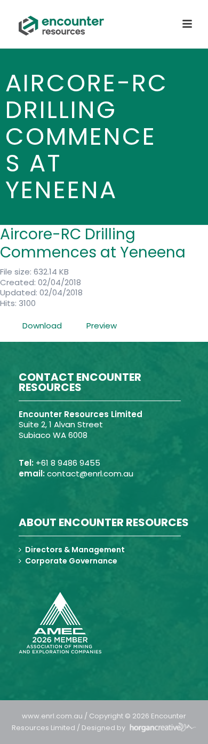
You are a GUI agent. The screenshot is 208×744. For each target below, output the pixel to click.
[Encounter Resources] (61, 26)
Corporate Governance (71, 560)
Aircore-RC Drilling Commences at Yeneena (93, 243)
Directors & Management (75, 549)
